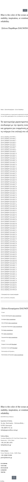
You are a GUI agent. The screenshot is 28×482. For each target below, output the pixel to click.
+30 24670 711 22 (6, 428)
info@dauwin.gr (6, 445)
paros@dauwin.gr (6, 457)
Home (2, 109)
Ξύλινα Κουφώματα (9, 109)
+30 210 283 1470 (6, 442)
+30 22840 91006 (6, 455)
